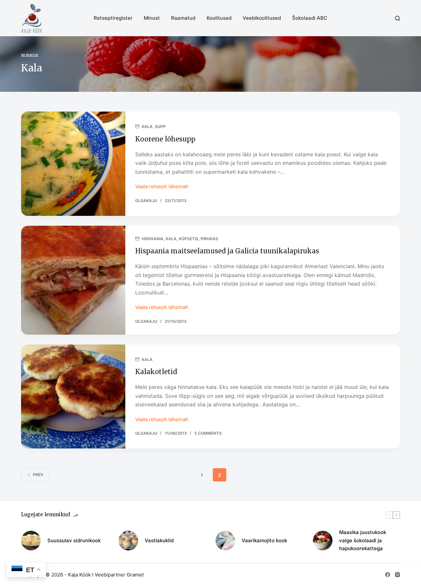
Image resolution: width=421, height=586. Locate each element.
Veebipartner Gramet (119, 575)
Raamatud (183, 18)
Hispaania (152, 238)
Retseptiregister (113, 18)
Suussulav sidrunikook (74, 540)
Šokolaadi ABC (309, 18)
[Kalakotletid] (73, 396)
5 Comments (208, 433)
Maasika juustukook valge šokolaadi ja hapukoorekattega (362, 540)
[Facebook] (387, 574)
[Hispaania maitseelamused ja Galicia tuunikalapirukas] (73, 280)
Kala (147, 126)
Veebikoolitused (262, 18)
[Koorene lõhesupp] (73, 164)
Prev (38, 474)
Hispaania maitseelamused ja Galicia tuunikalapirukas (227, 251)
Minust (152, 18)
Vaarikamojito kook (264, 540)
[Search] (397, 18)
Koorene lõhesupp (165, 139)
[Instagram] (397, 574)
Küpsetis (188, 238)
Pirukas (209, 238)
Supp (160, 126)
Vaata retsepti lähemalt (161, 187)
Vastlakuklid (159, 540)
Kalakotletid (156, 372)
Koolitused (219, 18)
